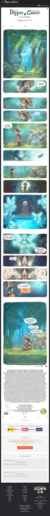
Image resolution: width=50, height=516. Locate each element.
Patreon (25, 496)
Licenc (9, 501)
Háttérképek (25, 492)
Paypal (25, 499)
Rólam (9, 499)
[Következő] (38, 26)
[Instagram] (44, 489)
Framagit (25, 486)
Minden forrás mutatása (25, 447)
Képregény (9, 487)
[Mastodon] (35, 489)
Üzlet (10, 496)
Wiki (25, 487)
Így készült (25, 489)
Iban (25, 501)
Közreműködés (9, 495)
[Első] (3, 26)
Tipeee (25, 498)
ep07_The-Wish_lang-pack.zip (29, 441)
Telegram (40, 508)
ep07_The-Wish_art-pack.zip (27, 440)
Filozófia (10, 492)
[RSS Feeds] (41, 492)
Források (10, 493)
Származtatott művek (10, 490)
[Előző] (11, 26)
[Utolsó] (46, 26)
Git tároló (25, 444)
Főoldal (9, 486)
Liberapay (25, 495)
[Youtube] (38, 492)
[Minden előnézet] (25, 26)
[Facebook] (41, 489)
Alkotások (9, 489)
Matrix (40, 506)
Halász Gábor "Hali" (28, 20)
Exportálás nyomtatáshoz (25, 442)
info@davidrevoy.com (40, 497)
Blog (10, 498)
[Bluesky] (38, 489)
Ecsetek (25, 490)
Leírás (25, 420)
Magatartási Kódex (25, 511)
